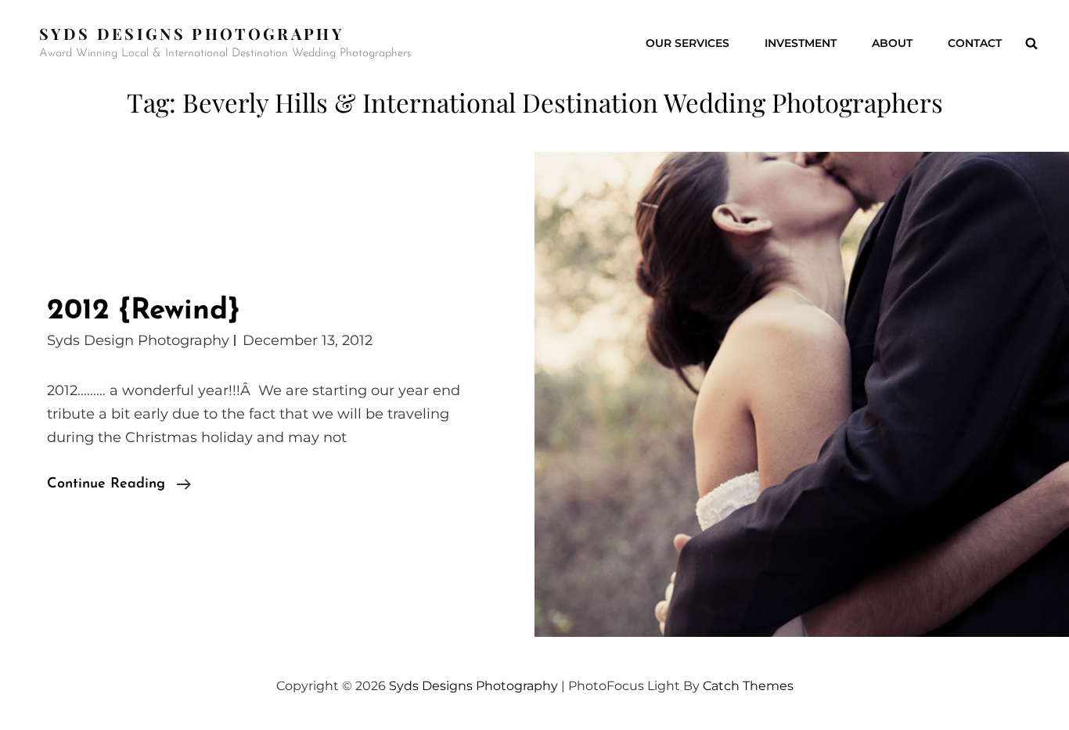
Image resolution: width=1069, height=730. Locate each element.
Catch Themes (748, 685)
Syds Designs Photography (191, 33)
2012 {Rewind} (143, 311)
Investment (801, 43)
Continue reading (119, 486)
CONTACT (975, 43)
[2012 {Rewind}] (801, 394)
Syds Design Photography (138, 340)
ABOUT (892, 43)
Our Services (687, 43)
